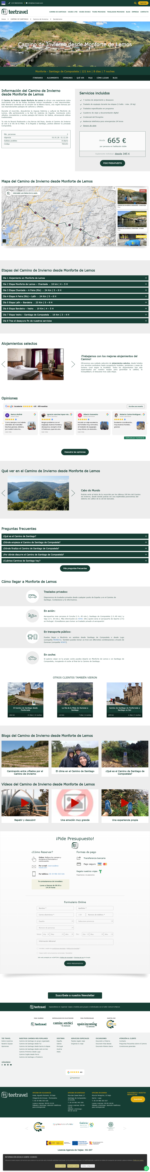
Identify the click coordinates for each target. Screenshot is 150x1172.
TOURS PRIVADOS (99, 12)
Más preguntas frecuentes (75, 568)
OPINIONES (68, 78)
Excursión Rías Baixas (103, 1044)
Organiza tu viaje (77, 1044)
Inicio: (39, 934)
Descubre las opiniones (75, 452)
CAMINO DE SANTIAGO (57, 12)
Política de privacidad (73, 948)
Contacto (122, 1041)
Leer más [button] (8, 432)
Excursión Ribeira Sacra (104, 1046)
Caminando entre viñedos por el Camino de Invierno (25, 772)
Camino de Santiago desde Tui (30, 1044)
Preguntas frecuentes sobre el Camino (133, 1044)
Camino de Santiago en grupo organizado (34, 1041)
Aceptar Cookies (60, 1166)
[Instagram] (2, 1065)
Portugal (60, 1046)
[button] (73, 364)
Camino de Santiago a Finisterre (31, 1057)
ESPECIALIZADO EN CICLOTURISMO (62, 1018)
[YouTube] (11, 1065)
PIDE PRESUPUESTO (112, 163)
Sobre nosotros (7, 1041)
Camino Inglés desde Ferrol (29, 1054)
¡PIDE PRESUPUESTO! (75, 963)
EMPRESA (135, 12)
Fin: (77, 934)
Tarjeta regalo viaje (78, 1041)
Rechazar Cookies (73, 1166)
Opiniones (5, 1046)
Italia (58, 1052)
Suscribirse (138, 1099)
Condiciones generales (127, 1046)
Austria (59, 1049)
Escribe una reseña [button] (136, 406)
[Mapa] (75, 216)
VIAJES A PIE (72, 12)
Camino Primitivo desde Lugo (30, 1052)
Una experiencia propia (125, 820)
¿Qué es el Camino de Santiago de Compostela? (125, 772)
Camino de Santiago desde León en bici (33, 1049)
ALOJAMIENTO (53, 78)
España (59, 1041)
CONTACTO (144, 12)
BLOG (128, 12)
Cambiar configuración (87, 1166)
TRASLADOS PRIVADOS (115, 12)
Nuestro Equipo (7, 1044)
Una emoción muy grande (75, 820)
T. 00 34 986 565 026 (40, 1101)
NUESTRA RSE (111, 1018)
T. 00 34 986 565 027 (100, 1101)
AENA (80, 619)
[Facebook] (5, 1065)
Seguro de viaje (89, 126)
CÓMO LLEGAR (103, 78)
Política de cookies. (138, 1160)
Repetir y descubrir (25, 820)
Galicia (59, 1044)
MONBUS (57, 640)
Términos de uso (79, 957)
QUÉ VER (80, 78)
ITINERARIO (38, 78)
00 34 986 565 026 (56, 874)
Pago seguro (90, 864)
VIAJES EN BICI (85, 12)
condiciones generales (59, 948)
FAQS (90, 78)
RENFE (63, 642)
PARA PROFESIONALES (87, 1018)
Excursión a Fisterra (103, 1041)
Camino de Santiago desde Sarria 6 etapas (34, 1046)
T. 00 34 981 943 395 (76, 1102)
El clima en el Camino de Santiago (75, 771)
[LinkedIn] (7, 1065)
